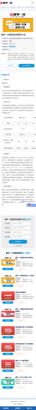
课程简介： (4, 53)
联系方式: (7, 228)
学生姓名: (7, 223)
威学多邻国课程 (20, 292)
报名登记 (27, 65)
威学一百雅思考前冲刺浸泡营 (24, 259)
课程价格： (5, 46)
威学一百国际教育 (11, 7)
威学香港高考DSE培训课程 (24, 344)
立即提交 (18, 241)
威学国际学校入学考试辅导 (24, 327)
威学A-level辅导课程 (22, 360)
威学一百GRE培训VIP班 (23, 377)
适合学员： (5, 38)
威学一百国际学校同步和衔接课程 (24, 310)
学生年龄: (7, 232)
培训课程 (19, 7)
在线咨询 (10, 65)
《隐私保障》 (19, 245)
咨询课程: (7, 237)
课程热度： (5, 49)
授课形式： (5, 41)
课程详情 (8, 269)
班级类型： (5, 43)
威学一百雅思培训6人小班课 (24, 275)
